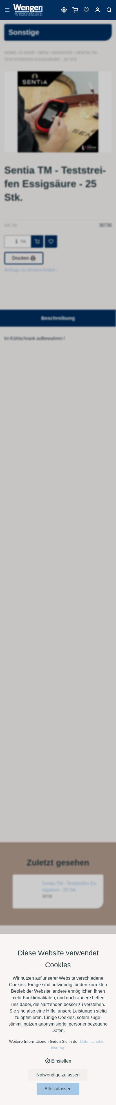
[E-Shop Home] (28, 12)
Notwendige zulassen (58, 1074)
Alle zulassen (58, 1088)
